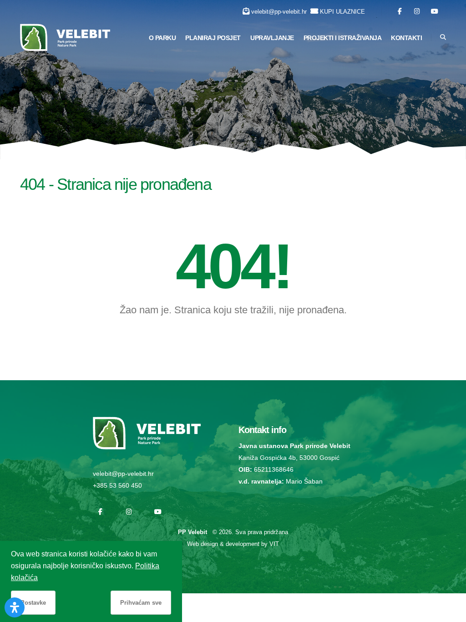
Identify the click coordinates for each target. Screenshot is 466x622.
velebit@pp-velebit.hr (279, 11)
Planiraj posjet (213, 37)
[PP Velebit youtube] (434, 11)
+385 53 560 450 (117, 485)
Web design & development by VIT (233, 543)
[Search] (443, 37)
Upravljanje (272, 37)
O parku (162, 37)
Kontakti (406, 37)
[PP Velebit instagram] (417, 11)
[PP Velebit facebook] (399, 11)
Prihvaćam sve (141, 602)
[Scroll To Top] (450, 612)
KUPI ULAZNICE (342, 11)
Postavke (33, 602)
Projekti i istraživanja (343, 37)
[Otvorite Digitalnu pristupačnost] (15, 607)
